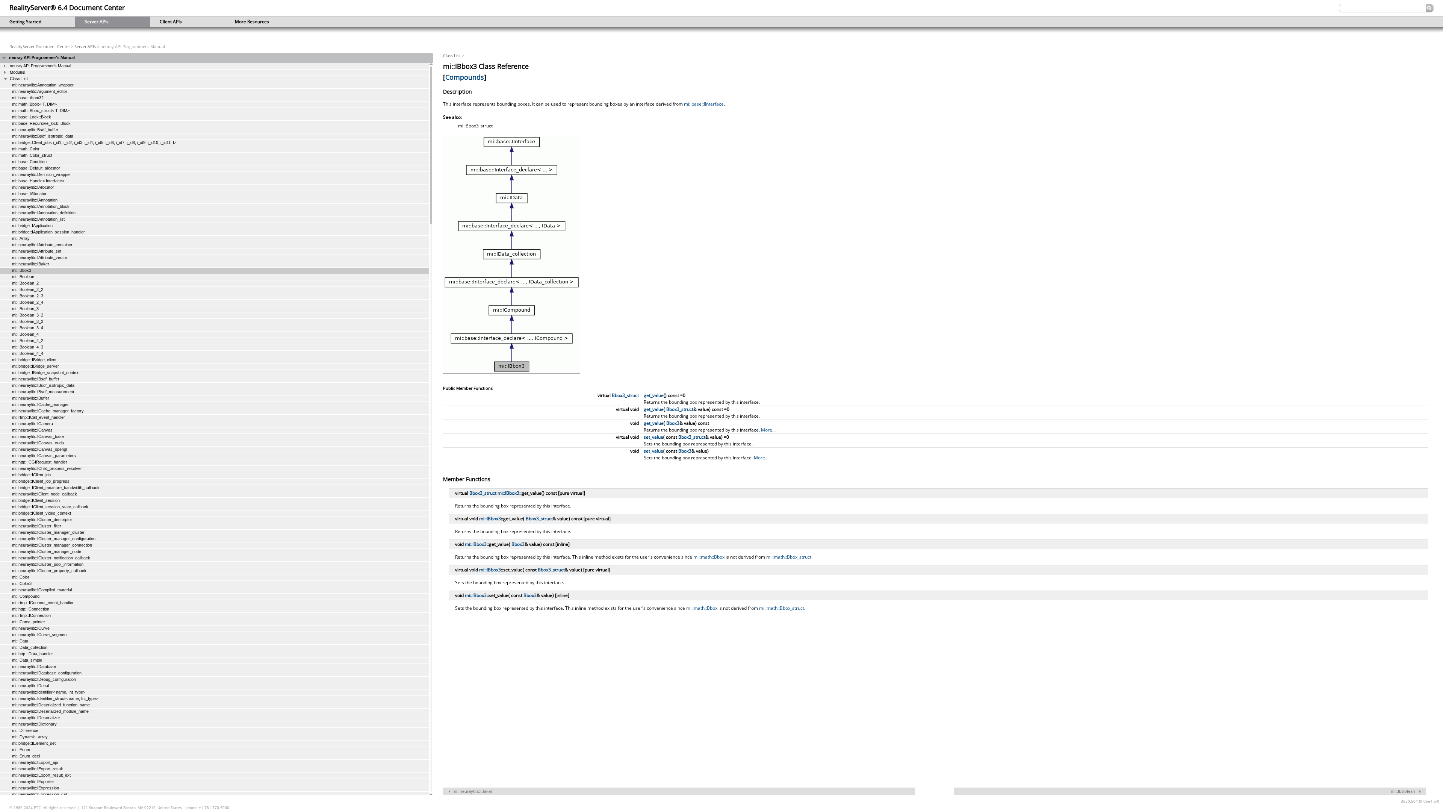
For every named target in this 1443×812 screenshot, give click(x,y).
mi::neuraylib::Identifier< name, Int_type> (48, 692)
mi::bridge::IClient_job (31, 475)
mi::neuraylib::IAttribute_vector (39, 257)
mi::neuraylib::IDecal (30, 685)
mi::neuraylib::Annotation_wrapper (43, 85)
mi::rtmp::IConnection (31, 615)
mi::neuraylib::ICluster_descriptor (42, 519)
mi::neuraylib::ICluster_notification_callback (51, 558)
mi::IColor (20, 577)
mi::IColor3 (22, 583)
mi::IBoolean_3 (25, 308)
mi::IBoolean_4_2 (27, 340)
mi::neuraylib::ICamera (32, 423)
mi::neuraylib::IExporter (33, 781)
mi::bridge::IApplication (32, 225)
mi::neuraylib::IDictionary (34, 724)
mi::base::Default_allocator (36, 168)
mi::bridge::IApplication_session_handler (48, 232)
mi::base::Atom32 (28, 97)
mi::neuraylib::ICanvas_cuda (38, 443)
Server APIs (92, 21)
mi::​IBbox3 (508, 493)
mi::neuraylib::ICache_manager (40, 404)
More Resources (247, 21)
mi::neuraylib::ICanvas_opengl (39, 449)
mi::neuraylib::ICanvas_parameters (44, 455)
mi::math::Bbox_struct (788, 557)
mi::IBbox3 (21, 270)
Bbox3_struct (625, 395)
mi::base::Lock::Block (31, 117)
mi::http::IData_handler (32, 653)
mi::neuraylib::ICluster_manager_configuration (53, 538)
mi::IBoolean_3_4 (27, 328)
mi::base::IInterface (704, 104)
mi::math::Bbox (709, 557)
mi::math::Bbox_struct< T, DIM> (41, 110)
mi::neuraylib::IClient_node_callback (44, 494)
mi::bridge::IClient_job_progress (41, 481)
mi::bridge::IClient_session (36, 500)
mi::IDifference (25, 730)
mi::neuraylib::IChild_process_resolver (47, 468)
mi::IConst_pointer (28, 622)
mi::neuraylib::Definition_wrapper (41, 174)
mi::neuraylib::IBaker (30, 264)
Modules (17, 72)
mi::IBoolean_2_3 (27, 296)
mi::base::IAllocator (29, 193)
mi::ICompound (25, 596)
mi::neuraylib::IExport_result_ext (41, 775)
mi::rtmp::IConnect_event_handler (43, 602)
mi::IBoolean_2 (25, 283)
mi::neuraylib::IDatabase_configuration (47, 673)
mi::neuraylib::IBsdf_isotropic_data (43, 385)
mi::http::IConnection (30, 609)
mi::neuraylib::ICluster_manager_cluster (48, 532)
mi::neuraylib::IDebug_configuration (44, 679)
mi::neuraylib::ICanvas (32, 430)
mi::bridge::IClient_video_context (41, 513)
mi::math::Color (25, 149)
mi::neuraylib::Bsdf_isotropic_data (42, 136)
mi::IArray (21, 238)
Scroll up (431, 65)
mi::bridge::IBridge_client (34, 360)
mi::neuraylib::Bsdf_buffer (35, 129)
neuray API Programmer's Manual (42, 57)
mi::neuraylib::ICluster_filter (36, 526)
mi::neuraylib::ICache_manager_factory (48, 411)
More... (768, 430)
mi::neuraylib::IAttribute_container (42, 244)
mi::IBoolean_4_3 (27, 347)
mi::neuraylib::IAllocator (33, 187)
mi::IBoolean (23, 276)
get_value (654, 395)
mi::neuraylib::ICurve (31, 628)
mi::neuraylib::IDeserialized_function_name (51, 705)
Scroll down (431, 793)
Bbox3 (672, 423)
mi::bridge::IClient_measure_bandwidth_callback (56, 487)
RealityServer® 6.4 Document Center (67, 7)
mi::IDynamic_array (30, 737)
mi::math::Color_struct (32, 155)
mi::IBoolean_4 (25, 334)
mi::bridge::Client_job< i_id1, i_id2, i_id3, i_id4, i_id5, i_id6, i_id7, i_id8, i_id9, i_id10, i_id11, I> (94, 142)
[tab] (216, 58)
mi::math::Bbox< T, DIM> (34, 104)
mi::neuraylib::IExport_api (35, 762)
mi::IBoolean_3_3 (27, 321)
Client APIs (166, 21)
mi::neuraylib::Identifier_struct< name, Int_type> (55, 698)
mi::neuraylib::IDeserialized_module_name (50, 711)
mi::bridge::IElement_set (34, 743)
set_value (653, 437)
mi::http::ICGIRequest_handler (39, 462)
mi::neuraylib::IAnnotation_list (38, 219)
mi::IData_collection (29, 647)
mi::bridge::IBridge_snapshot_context (46, 372)
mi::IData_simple (27, 660)
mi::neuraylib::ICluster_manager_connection (52, 545)
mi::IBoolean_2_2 (27, 289)
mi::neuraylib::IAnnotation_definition (44, 213)
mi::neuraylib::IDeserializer (36, 717)
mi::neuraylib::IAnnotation (34, 200)
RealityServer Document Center (39, 46)
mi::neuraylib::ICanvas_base (38, 436)
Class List (19, 78)
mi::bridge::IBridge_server (35, 366)
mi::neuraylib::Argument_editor (39, 91)
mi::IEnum (21, 749)
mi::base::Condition (29, 161)
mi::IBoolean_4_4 (27, 353)
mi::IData (20, 641)
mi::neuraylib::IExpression (35, 788)
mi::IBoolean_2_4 (27, 302)
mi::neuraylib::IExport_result (37, 769)
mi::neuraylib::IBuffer (30, 398)
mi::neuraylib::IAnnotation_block (41, 206)
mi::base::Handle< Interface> (38, 181)
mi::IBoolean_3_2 (27, 315)
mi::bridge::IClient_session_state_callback (50, 506)
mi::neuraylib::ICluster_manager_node (46, 551)
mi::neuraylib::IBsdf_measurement (43, 391)
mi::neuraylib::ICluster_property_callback (49, 570)
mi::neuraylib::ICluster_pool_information (47, 564)
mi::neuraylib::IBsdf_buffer (35, 379)
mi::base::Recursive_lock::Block (41, 123)
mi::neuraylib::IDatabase (34, 666)
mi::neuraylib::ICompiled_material (42, 590)
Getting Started (20, 21)
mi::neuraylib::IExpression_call (39, 794)
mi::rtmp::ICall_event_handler (38, 417)
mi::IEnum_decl (26, 756)
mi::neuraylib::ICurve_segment (40, 634)
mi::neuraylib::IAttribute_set (36, 251)
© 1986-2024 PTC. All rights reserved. (43, 807)
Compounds (464, 77)
